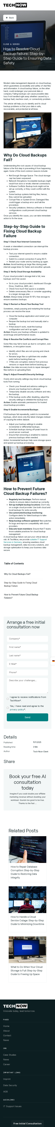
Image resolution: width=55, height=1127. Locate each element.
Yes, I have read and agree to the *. (27, 708)
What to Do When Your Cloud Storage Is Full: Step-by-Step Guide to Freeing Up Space (26, 970)
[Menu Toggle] (50, 5)
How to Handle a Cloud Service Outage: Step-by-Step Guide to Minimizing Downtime (27, 920)
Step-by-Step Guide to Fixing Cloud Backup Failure (20, 584)
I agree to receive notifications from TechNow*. (28, 699)
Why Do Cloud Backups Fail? (17, 574)
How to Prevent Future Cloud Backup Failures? (21, 596)
